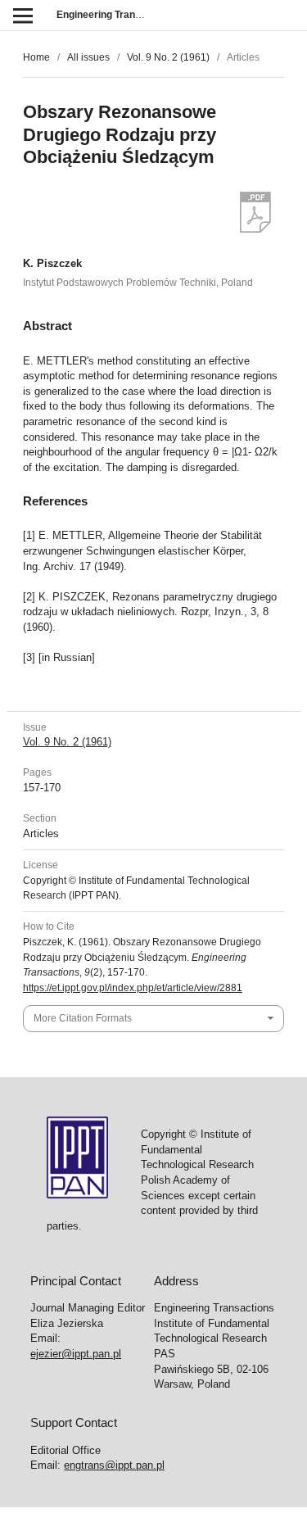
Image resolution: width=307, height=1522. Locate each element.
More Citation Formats (83, 1018)
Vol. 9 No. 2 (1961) (168, 57)
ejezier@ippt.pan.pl (75, 1354)
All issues (88, 57)
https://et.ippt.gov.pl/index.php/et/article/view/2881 (132, 988)
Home (36, 57)
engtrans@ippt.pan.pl (114, 1465)
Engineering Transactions (115, 14)
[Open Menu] (22, 15)
